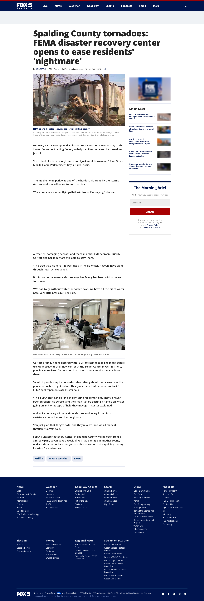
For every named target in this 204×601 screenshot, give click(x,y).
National (20, 497)
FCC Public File (169, 517)
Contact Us (168, 504)
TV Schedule (139, 532)
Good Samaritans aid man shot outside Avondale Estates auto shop (140, 153)
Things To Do (81, 507)
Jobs (165, 511)
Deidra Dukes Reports (143, 516)
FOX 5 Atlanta (54, 69)
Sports (108, 487)
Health (19, 507)
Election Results (24, 551)
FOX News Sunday (25, 517)
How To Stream (170, 490)
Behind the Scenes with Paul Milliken (144, 512)
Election (22, 540)
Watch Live (138, 526)
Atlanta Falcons (111, 494)
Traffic (49, 504)
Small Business (52, 558)
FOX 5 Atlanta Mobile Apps (29, 514)
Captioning (167, 524)
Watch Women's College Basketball (115, 570)
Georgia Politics (24, 547)
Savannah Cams (53, 497)
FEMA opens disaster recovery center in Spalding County (61, 129)
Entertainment (23, 511)
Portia (136, 500)
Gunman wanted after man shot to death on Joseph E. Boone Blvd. (141, 166)
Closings (49, 490)
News (77, 458)
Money (50, 540)
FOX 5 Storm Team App (56, 500)
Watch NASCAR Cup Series (116, 557)
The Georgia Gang (142, 504)
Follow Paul (80, 497)
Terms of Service (152, 227)
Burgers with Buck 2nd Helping (144, 521)
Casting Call (80, 494)
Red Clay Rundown (142, 497)
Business (50, 551)
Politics (20, 504)
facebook (168, 594)
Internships (167, 514)
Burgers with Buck (83, 490)
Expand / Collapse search (185, 6)
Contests (167, 497)
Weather (51, 487)
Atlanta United (110, 500)
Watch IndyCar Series (113, 560)
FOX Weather (52, 507)
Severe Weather (59, 458)
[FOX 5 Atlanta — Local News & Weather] (26, 6)
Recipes (78, 504)
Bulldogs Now (140, 507)
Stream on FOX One (116, 540)
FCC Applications (170, 521)
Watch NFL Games (112, 544)
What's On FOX (140, 529)
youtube (163, 594)
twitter (174, 594)
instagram (179, 594)
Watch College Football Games (114, 549)
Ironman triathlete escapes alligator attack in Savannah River (141, 128)
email (185, 594)
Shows (137, 487)
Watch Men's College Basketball (113, 564)
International (22, 500)
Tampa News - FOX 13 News (85, 545)
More (156, 6)
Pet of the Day (81, 500)
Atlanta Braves (110, 490)
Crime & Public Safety (26, 494)
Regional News (84, 540)
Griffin (64, 69)
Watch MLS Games (112, 578)
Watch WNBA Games (113, 575)
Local (19, 490)
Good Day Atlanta (86, 487)
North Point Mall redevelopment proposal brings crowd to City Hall (140, 141)
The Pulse (138, 494)
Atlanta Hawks (110, 497)
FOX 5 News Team (171, 500)
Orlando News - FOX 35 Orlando (85, 551)
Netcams (50, 494)
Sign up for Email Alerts (173, 507)
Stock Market (52, 554)
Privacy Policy (153, 225)
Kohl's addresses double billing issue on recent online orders (142, 116)
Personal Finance (53, 544)
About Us (168, 487)
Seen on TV (168, 494)
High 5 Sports (110, 504)
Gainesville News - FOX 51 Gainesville (86, 557)
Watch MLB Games (113, 553)
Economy (50, 547)
